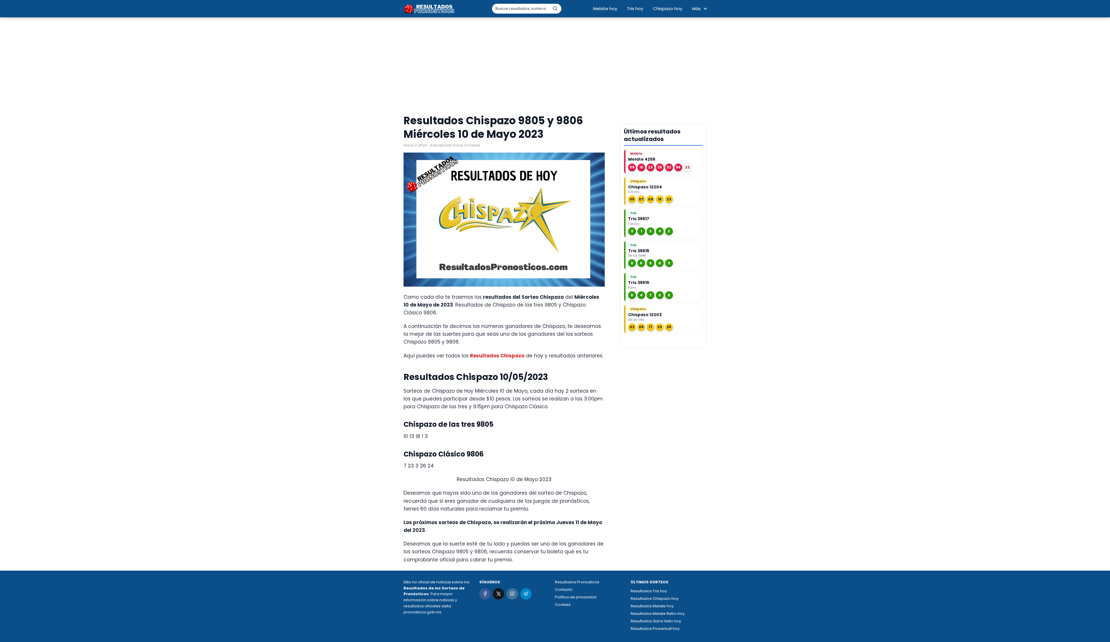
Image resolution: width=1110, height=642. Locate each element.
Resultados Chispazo (497, 355)
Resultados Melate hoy (652, 606)
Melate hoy (605, 8)
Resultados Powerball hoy (655, 628)
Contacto (564, 589)
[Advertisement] (555, 66)
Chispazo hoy (667, 8)
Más (696, 8)
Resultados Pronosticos (577, 582)
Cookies (563, 604)
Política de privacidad (575, 597)
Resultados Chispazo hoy (654, 598)
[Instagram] (512, 594)
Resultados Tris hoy (649, 591)
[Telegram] (526, 594)
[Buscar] (555, 8)
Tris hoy (635, 8)
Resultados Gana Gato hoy (656, 621)
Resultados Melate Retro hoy (657, 613)
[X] (498, 594)
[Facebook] (485, 594)
